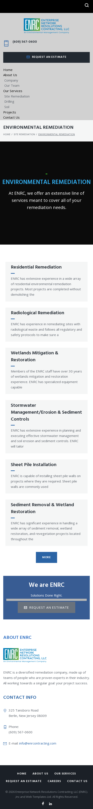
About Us (10, 75)
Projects (9, 112)
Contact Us (11, 117)
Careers (54, 781)
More (46, 557)
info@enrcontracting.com (37, 743)
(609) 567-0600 (25, 42)
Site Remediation (17, 96)
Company (11, 80)
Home (8, 70)
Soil (6, 107)
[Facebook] (43, 803)
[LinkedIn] (50, 803)
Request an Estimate (49, 57)
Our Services (12, 91)
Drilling (9, 101)
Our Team (11, 85)
